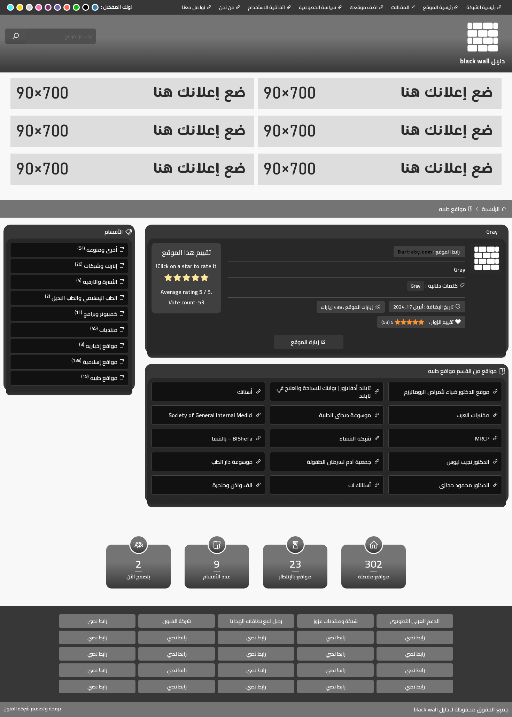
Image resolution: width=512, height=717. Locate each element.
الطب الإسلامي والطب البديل (82, 297)
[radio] (204, 279)
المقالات (400, 7)
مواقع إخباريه (99, 345)
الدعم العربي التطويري (415, 621)
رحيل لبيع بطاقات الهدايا (256, 621)
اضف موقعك (364, 7)
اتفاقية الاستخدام (266, 7)
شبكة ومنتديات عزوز (335, 621)
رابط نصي (97, 621)
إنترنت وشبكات (97, 265)
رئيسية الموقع (438, 7)
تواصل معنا (193, 7)
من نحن (226, 7)
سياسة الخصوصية (317, 7)
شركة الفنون (176, 621)
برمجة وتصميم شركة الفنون (32, 708)
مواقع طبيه (453, 209)
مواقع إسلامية (95, 361)
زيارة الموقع (305, 342)
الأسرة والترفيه (97, 281)
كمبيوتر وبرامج (97, 313)
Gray (415, 285)
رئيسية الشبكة (481, 7)
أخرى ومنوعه (98, 249)
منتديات (104, 329)
